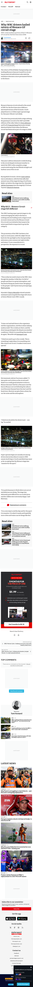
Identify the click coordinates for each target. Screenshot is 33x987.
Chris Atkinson (25, 123)
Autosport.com (22, 334)
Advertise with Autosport (16, 960)
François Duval (13, 125)
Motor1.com (16, 936)
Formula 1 (3, 6)
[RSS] (22, 927)
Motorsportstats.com (16, 943)
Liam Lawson (25, 177)
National (17, 6)
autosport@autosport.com (16, 958)
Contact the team (16, 963)
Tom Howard (7, 37)
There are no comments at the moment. (16, 664)
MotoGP (10, 6)
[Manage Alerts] (18, 635)
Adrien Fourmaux (7, 185)
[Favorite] (25, 38)
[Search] (27, 2)
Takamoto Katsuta (13, 187)
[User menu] (30, 2)
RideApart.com (16, 946)
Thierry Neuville (13, 292)
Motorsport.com (16, 941)
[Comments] (29, 38)
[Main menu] (1, 2)
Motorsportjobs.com (16, 938)
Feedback (16, 953)
